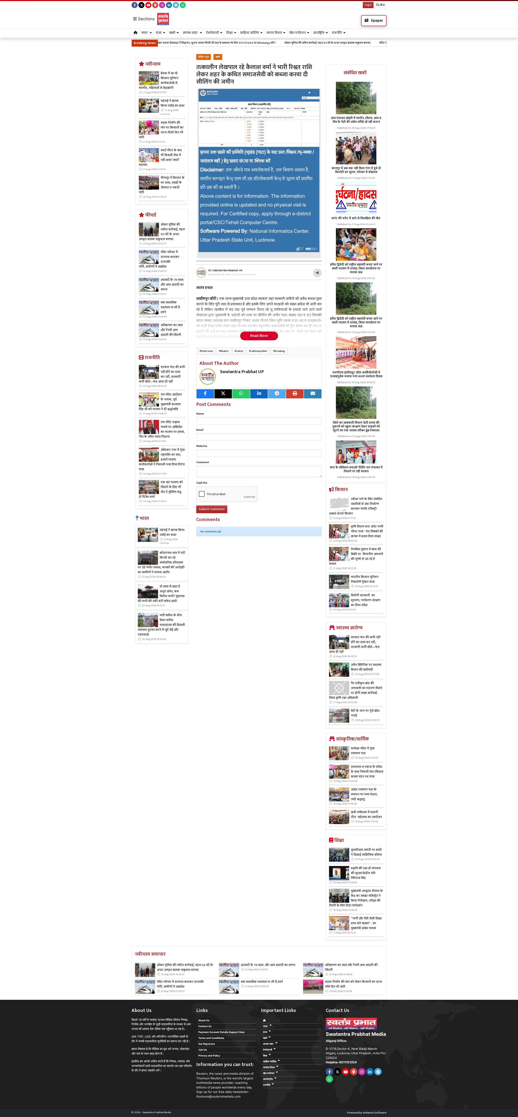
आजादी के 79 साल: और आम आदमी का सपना (172, 285)
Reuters (202, 1074)
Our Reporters (206, 1043)
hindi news (207, 351)
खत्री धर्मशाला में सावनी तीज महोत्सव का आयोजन (367, 815)
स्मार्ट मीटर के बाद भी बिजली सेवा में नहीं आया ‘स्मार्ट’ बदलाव (160, 157)
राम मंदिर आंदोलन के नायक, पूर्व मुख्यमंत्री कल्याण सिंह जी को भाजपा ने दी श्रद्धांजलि (160, 402)
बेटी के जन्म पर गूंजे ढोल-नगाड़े (365, 713)
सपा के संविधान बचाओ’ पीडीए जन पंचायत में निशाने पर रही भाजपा (356, 469)
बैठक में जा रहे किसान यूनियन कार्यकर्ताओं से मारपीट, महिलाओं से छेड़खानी (158, 80)
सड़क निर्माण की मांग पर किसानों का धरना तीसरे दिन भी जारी (161, 130)
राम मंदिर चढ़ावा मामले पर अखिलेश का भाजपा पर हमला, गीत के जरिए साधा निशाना (162, 429)
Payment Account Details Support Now (221, 1032)
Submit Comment (212, 509)
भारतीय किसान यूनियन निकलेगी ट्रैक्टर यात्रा (364, 579)
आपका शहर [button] (190, 33)
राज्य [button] (158, 33)
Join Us (202, 1049)
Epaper (376, 20)
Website (201, 446)
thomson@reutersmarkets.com (218, 1096)
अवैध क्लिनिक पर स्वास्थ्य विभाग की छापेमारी (366, 667)
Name (200, 414)
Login (368, 5)
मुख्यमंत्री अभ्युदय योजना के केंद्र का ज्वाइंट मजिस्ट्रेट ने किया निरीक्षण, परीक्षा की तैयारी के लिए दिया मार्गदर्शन (356, 898)
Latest (239, 351)
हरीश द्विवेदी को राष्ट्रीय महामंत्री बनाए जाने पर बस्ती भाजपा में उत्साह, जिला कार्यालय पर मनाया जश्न (356, 268)
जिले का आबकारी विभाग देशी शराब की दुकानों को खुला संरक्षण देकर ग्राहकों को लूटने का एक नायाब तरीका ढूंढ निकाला (356, 426)
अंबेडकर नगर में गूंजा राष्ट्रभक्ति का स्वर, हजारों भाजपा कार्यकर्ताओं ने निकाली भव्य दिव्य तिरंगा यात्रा (162, 460)
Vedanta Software (374, 1112)
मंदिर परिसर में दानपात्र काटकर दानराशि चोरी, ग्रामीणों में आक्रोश (348, 43)
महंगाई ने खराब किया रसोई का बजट (173, 103)
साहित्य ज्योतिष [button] (249, 33)
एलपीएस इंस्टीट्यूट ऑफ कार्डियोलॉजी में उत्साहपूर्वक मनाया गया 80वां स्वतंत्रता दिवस (356, 374)
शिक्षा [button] (229, 33)
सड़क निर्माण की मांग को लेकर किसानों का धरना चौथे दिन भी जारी (353, 984)
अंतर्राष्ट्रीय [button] (318, 33)
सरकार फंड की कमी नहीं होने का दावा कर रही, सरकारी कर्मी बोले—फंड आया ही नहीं (162, 374)
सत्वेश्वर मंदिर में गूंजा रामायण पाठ (363, 751)
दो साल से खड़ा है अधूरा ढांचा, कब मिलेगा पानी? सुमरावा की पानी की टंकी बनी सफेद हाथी (161, 594)
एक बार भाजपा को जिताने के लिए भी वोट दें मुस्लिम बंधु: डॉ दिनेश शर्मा (161, 489)
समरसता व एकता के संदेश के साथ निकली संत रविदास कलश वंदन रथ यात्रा (367, 772)
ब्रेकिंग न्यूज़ (203, 57)
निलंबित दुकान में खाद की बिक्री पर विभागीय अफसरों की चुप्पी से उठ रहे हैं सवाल (356, 556)
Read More (259, 336)
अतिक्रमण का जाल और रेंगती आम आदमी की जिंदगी (172, 330)
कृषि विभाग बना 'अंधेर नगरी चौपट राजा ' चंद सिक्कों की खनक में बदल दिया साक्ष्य (367, 531)
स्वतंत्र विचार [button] (274, 33)
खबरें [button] (172, 33)
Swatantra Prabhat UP (242, 372)
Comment (202, 462)
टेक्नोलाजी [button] (212, 33)
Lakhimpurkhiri (259, 351)
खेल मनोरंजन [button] (297, 33)
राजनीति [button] (337, 33)
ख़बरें (217, 57)
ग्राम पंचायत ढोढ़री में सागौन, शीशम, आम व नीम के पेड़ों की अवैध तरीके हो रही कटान (356, 120)
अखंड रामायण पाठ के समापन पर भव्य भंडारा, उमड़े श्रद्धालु (364, 794)
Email (199, 430)
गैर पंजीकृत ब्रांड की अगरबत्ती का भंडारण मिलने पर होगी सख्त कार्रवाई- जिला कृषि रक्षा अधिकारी (355, 690)
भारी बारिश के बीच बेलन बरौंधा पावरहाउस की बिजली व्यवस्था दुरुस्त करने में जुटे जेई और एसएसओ (161, 625)
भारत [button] (144, 33)
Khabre (225, 351)
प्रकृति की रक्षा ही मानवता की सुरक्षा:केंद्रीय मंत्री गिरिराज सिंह (366, 873)
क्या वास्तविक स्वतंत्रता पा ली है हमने (170, 307)
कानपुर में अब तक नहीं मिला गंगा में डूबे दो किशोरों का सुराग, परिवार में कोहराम (356, 170)
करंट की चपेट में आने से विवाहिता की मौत (356, 218)
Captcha (201, 483)
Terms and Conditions (211, 1037)
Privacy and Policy (209, 1055)
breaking (280, 351)
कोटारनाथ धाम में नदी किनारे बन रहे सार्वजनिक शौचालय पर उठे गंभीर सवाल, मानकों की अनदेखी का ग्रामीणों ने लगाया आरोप (161, 563)
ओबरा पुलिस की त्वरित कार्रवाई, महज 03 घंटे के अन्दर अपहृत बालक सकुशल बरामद (264, 43)
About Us (203, 1020)
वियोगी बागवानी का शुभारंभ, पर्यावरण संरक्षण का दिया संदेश (365, 600)
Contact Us (205, 1026)
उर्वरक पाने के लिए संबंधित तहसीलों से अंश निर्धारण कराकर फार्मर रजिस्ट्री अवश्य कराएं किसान (355, 506)
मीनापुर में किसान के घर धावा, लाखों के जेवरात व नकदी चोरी (162, 185)
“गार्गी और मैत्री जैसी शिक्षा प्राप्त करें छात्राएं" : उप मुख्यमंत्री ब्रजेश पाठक (366, 923)
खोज (382, 5)
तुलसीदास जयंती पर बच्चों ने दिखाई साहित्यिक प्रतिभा (366, 852)
